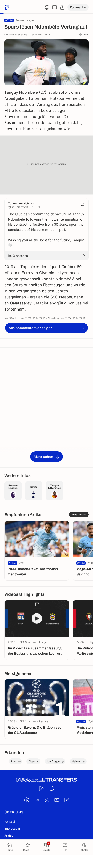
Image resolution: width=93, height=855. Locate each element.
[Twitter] (46, 800)
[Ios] (51, 788)
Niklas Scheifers (18, 34)
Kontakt (9, 821)
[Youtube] (56, 800)
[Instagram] (36, 800)
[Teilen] (62, 7)
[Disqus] (46, 407)
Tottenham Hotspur (46, 98)
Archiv (8, 835)
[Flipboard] (66, 800)
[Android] (41, 788)
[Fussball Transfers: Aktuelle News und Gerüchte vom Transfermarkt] (46, 779)
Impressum (12, 828)
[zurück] (6, 7)
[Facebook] (26, 800)
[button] (78, 7)
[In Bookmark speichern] (54, 7)
